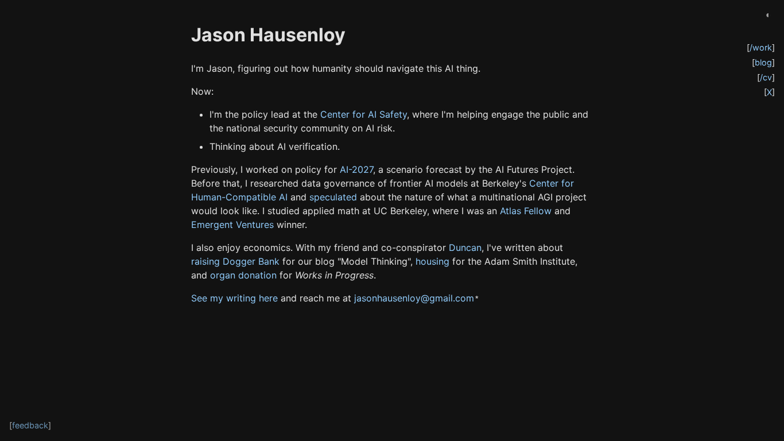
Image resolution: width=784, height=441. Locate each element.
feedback (30, 425)
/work (761, 47)
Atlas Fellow (526, 210)
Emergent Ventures (232, 224)
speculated (333, 197)
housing (432, 261)
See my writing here (234, 298)
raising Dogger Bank (235, 261)
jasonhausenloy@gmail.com (414, 298)
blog (763, 62)
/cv (766, 77)
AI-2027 (356, 169)
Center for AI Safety (363, 114)
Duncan (465, 247)
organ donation (243, 275)
